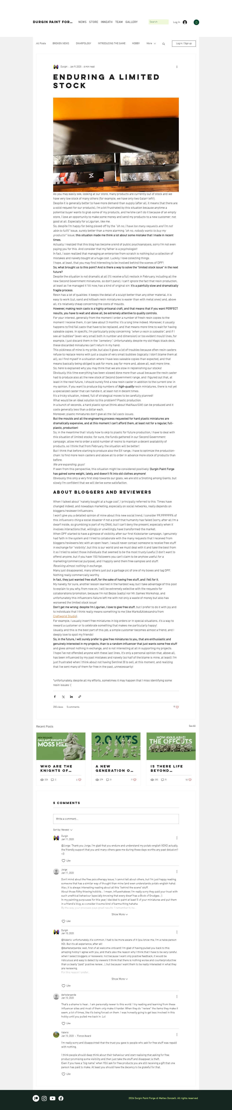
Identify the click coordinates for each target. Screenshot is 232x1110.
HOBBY (136, 43)
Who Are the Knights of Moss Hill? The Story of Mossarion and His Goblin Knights (59, 768)
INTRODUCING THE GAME (111, 43)
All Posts (41, 43)
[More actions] (177, 67)
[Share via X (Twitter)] (63, 696)
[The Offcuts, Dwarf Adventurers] (171, 746)
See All (192, 726)
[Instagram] (44, 1098)
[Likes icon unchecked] (63, 861)
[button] (196, 22)
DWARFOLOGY (83, 43)
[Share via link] (79, 696)
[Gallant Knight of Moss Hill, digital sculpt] (60, 746)
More (149, 43)
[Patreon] (36, 1098)
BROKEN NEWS (61, 43)
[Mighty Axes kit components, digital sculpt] (116, 746)
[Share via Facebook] (54, 696)
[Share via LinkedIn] (71, 696)
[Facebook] (61, 1098)
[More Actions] (177, 838)
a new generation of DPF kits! (114, 768)
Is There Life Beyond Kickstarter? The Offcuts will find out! (169, 768)
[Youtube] (52, 1098)
